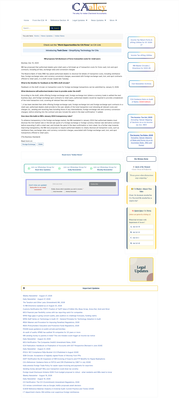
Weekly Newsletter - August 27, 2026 (37, 296)
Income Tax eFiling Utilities (141, 55)
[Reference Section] (67, 20)
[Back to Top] (175, 394)
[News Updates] (105, 20)
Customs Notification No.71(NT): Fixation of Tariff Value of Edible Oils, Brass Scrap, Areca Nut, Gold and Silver (66, 309)
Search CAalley (28, 25)
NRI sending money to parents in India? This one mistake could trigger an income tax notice (59, 336)
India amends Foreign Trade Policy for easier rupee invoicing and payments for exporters (58, 365)
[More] (115, 20)
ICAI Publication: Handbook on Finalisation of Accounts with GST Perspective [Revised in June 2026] (62, 346)
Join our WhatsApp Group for (43, 168)
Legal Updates (78, 20)
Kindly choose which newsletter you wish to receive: (67, 189)
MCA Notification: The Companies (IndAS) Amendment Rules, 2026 (49, 342)
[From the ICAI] (45, 20)
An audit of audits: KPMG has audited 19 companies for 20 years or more (51, 332)
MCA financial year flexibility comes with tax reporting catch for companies (52, 312)
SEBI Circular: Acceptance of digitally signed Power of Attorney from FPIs (52, 355)
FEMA (40, 144)
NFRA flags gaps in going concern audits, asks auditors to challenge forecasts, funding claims (60, 316)
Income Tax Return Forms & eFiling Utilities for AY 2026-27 (141, 42)
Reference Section (58, 20)
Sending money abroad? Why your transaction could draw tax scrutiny (50, 369)
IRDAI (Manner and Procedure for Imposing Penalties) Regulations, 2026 (51, 322)
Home (26, 20)
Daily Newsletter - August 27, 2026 (36, 299)
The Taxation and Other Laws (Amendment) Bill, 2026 (44, 302)
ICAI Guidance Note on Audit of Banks (141, 100)
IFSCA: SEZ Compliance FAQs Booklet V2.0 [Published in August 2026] (51, 352)
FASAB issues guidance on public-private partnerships (44, 329)
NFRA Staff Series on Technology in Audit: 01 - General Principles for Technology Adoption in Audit (62, 319)
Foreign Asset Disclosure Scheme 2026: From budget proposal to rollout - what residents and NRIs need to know (67, 372)
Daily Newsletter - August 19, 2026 (36, 379)
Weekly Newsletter (71, 191)
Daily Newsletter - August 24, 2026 (37, 339)
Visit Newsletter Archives (141, 84)
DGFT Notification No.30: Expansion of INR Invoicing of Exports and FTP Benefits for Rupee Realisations (64, 359)
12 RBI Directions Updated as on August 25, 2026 (42, 306)
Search (56, 28)
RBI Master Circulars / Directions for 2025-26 (141, 67)
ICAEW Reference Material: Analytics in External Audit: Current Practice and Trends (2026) (58, 389)
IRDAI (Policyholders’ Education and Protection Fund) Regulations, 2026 (51, 326)
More (112, 20)
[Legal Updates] (86, 20)
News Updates (97, 20)
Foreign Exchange (28, 144)
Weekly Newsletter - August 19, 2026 (37, 375)
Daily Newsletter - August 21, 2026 (36, 349)
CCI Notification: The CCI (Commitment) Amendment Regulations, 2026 (51, 382)
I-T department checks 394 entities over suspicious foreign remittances (51, 392)
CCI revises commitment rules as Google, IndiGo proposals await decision (52, 385)
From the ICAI (38, 20)
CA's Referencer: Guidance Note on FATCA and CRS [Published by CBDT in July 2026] (57, 362)
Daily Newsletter (57, 191)
